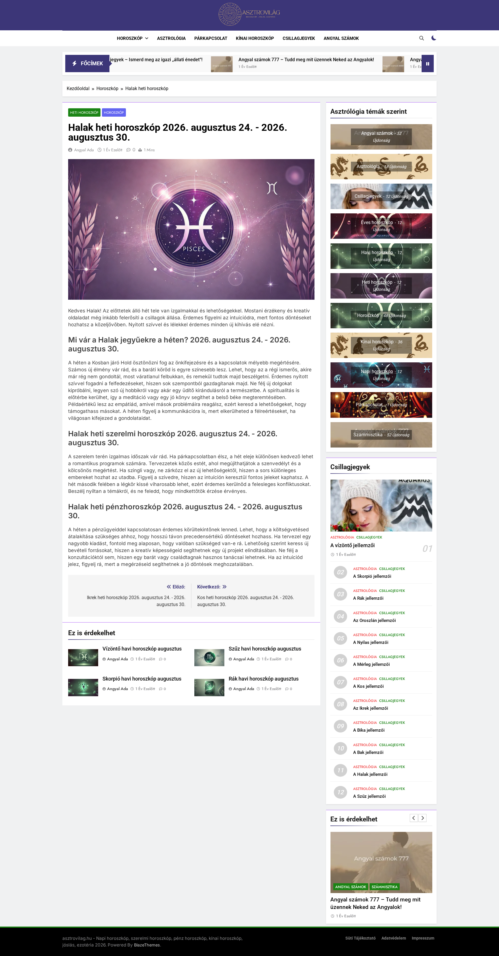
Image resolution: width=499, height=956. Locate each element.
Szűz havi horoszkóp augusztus (265, 649)
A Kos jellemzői (368, 686)
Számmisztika (385, 887)
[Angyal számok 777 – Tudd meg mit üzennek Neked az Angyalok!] (164, 67)
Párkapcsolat (210, 38)
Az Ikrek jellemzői (370, 708)
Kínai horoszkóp (255, 38)
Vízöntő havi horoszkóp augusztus (142, 649)
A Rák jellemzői (368, 598)
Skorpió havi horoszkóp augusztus (142, 679)
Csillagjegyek (299, 38)
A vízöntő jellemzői (352, 545)
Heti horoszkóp (84, 112)
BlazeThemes (147, 944)
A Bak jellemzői (368, 752)
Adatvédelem (393, 938)
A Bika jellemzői (369, 730)
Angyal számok (341, 38)
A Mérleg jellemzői (371, 664)
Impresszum (423, 938)
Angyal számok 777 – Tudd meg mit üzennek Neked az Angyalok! (248, 59)
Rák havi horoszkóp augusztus (264, 679)
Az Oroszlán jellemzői (374, 620)
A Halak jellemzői (370, 774)
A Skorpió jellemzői (372, 576)
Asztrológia (171, 38)
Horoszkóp (130, 38)
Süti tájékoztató (360, 938)
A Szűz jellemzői (369, 796)
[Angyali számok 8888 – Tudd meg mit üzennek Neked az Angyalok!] (336, 67)
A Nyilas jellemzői (370, 642)
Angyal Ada (84, 150)
